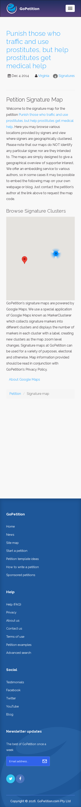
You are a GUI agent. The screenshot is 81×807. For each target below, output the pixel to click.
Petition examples (18, 644)
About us (12, 620)
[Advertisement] (40, 445)
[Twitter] (10, 778)
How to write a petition (22, 567)
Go (44, 761)
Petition (15, 394)
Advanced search (18, 652)
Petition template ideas (22, 559)
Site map (12, 542)
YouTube (12, 706)
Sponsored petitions (20, 575)
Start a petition (16, 550)
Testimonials (15, 682)
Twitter (11, 698)
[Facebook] (20, 778)
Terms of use (15, 636)
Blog (9, 714)
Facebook (13, 690)
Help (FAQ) (13, 604)
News (10, 534)
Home (10, 526)
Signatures (67, 76)
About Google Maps (24, 379)
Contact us (14, 628)
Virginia (43, 76)
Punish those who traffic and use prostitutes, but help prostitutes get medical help (37, 49)
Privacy (11, 612)
